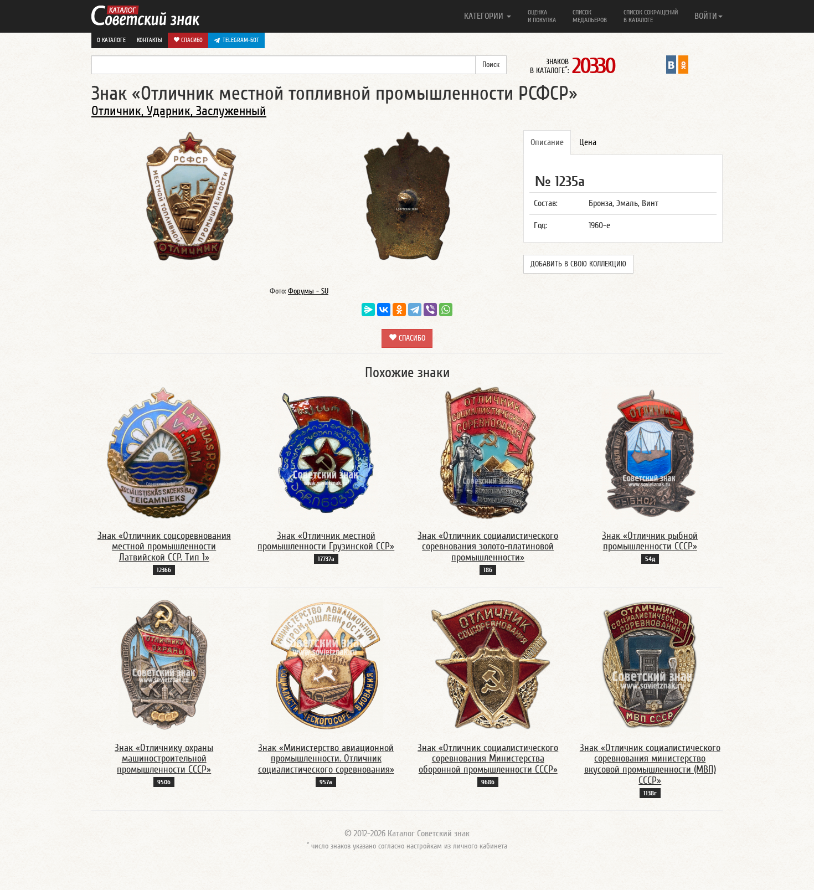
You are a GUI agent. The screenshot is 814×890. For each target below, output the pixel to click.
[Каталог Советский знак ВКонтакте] (671, 64)
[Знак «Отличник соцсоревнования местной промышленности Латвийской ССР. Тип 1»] (163, 452)
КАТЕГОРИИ (485, 16)
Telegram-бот (241, 40)
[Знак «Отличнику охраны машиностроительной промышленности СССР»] (164, 665)
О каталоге (111, 40)
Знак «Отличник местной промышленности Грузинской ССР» (325, 541)
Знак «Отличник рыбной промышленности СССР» (650, 541)
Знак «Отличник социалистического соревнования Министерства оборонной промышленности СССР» (488, 759)
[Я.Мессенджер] (368, 309)
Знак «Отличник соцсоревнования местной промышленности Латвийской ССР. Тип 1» (164, 547)
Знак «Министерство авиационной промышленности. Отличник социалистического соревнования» (326, 759)
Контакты (149, 40)
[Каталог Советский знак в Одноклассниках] (683, 64)
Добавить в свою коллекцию (578, 264)
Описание (547, 142)
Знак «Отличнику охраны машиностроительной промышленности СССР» (164, 759)
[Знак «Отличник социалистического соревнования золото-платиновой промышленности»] (488, 452)
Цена (587, 142)
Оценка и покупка (542, 16)
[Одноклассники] (399, 309)
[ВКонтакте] (383, 309)
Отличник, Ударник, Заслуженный (178, 111)
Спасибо (191, 40)
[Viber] (430, 309)
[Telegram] (414, 309)
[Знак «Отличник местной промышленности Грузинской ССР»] (326, 452)
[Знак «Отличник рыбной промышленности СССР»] (650, 452)
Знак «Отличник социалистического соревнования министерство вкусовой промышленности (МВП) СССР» (650, 764)
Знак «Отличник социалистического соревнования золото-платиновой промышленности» (488, 547)
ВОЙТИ (705, 16)
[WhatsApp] (445, 309)
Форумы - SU (308, 291)
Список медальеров (590, 16)
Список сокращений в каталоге (651, 16)
